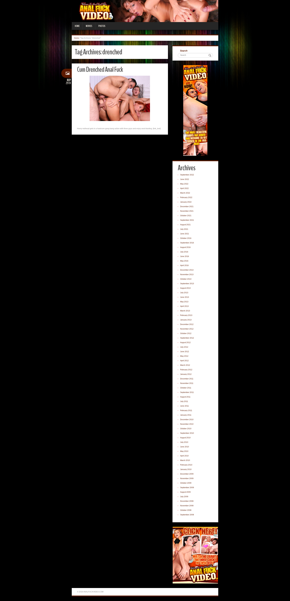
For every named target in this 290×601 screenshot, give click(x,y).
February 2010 (186, 465)
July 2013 (184, 293)
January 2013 (186, 320)
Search (183, 50)
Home (77, 26)
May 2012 (184, 356)
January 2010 (186, 469)
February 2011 (186, 410)
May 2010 (184, 451)
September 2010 (187, 433)
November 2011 (186, 383)
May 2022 (184, 184)
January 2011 (185, 415)
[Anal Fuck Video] (145, 11)
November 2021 (186, 211)
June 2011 (184, 406)
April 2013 (184, 306)
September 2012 (187, 338)
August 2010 (185, 438)
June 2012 (184, 352)
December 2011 (186, 379)
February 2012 (186, 370)
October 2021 (185, 216)
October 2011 (185, 388)
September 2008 (187, 515)
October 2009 (185, 483)
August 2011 (185, 397)
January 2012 (186, 374)
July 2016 (184, 252)
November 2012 (186, 329)
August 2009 (185, 492)
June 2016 (184, 256)
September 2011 (187, 392)
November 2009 (186, 478)
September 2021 (187, 220)
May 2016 (184, 261)
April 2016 (184, 265)
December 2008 (186, 501)
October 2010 (185, 429)
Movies (89, 26)
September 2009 (187, 487)
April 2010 (184, 456)
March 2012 (185, 365)
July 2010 (184, 442)
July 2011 (184, 401)
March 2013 (185, 311)
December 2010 (186, 419)
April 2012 (184, 361)
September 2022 (187, 175)
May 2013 (184, 302)
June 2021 (184, 234)
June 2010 (184, 447)
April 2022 (184, 188)
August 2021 (185, 225)
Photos (101, 26)
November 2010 (186, 424)
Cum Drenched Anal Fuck (100, 69)
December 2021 (186, 206)
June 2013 (184, 297)
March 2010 (185, 460)
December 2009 (186, 474)
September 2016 (187, 243)
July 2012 (184, 347)
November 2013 (186, 274)
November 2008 (186, 506)
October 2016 (185, 238)
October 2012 (185, 333)
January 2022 (186, 202)
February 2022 (186, 197)
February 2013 (186, 315)
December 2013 (186, 270)
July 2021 (184, 229)
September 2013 (187, 284)
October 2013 (185, 279)
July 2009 (184, 497)
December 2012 (186, 324)
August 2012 (185, 342)
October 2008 (185, 510)
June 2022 (184, 179)
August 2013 (185, 288)
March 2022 (185, 193)
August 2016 (185, 247)
